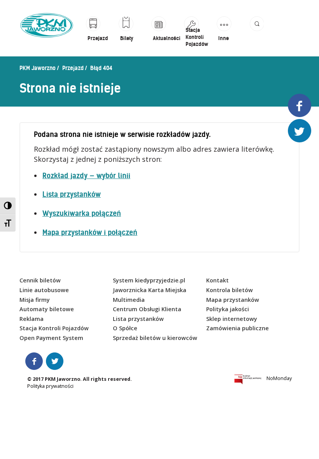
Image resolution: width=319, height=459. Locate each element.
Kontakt (217, 280)
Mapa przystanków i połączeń (89, 232)
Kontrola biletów (229, 290)
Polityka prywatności (50, 386)
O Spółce (125, 328)
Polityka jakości (227, 309)
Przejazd (73, 68)
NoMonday (279, 378)
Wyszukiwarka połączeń (81, 213)
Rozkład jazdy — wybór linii (86, 175)
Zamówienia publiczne (237, 328)
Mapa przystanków (232, 299)
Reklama (31, 318)
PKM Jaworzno (37, 68)
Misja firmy (34, 299)
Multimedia (129, 299)
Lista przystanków (71, 194)
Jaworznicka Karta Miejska (149, 290)
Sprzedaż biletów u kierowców (155, 338)
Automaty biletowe (46, 309)
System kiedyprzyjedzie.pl (149, 280)
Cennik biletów (40, 280)
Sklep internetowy (231, 318)
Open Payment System (51, 338)
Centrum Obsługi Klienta (147, 309)
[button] (257, 32)
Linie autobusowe (44, 290)
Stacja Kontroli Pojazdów (54, 328)
